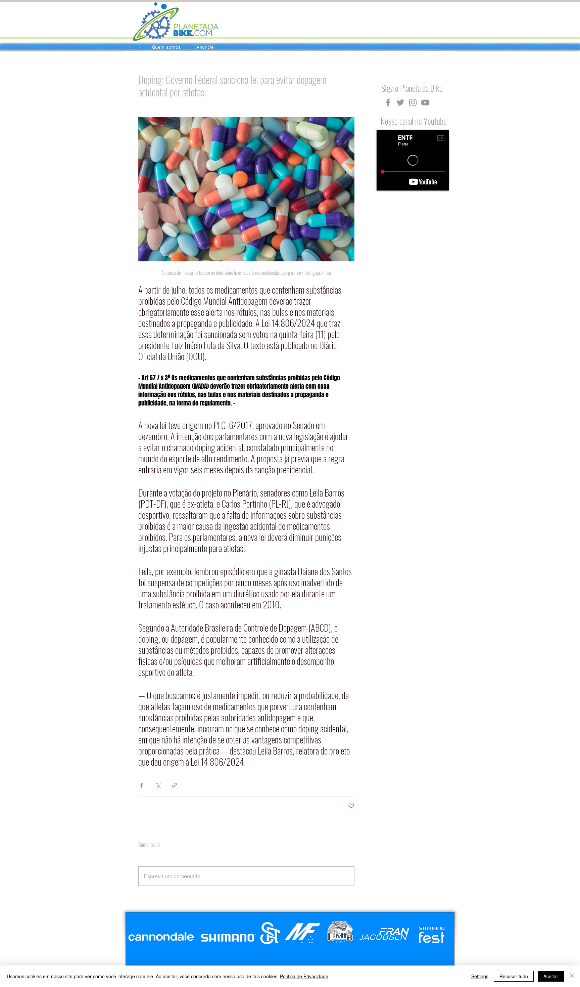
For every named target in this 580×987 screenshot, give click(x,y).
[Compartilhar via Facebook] (141, 785)
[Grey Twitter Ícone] (400, 102)
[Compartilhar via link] (174, 785)
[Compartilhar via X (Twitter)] (158, 785)
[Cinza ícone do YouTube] (425, 102)
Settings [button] (479, 976)
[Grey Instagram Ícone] (413, 102)
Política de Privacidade (304, 976)
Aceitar (550, 976)
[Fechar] (572, 976)
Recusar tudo (513, 976)
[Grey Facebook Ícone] (388, 102)
